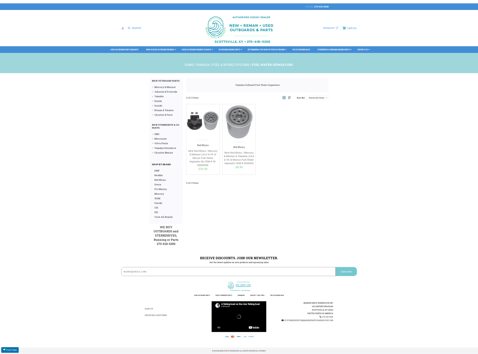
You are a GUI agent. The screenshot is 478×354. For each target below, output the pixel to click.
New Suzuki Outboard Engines (160, 49)
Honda (158, 101)
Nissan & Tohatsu (164, 110)
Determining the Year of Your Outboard (266, 49)
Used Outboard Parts (202, 295)
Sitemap (262, 351)
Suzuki (158, 105)
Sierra (157, 184)
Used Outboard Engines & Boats (196, 49)
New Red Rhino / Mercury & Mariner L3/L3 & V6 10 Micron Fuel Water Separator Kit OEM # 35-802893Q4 (202, 158)
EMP (157, 170)
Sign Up (149, 309)
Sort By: (301, 97)
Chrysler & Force (163, 114)
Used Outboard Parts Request (124, 49)
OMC (157, 134)
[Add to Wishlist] (214, 115)
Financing (241, 295)
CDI (156, 207)
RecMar (158, 175)
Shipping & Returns (156, 315)
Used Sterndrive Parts (223, 295)
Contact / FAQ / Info (257, 295)
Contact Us (362, 49)
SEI (156, 212)
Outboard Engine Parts (229, 49)
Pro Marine (160, 189)
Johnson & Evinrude (165, 91)
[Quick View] (214, 109)
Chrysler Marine (163, 152)
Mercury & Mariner (165, 87)
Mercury (159, 193)
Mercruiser (160, 138)
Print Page (11, 350)
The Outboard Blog (301, 49)
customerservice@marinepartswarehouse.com (308, 320)
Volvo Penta (161, 143)
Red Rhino (160, 179)
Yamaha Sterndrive (165, 148)
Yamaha (159, 96)
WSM (157, 198)
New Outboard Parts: (166, 80)
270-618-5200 (321, 6)
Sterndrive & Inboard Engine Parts (333, 49)
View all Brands (163, 216)
